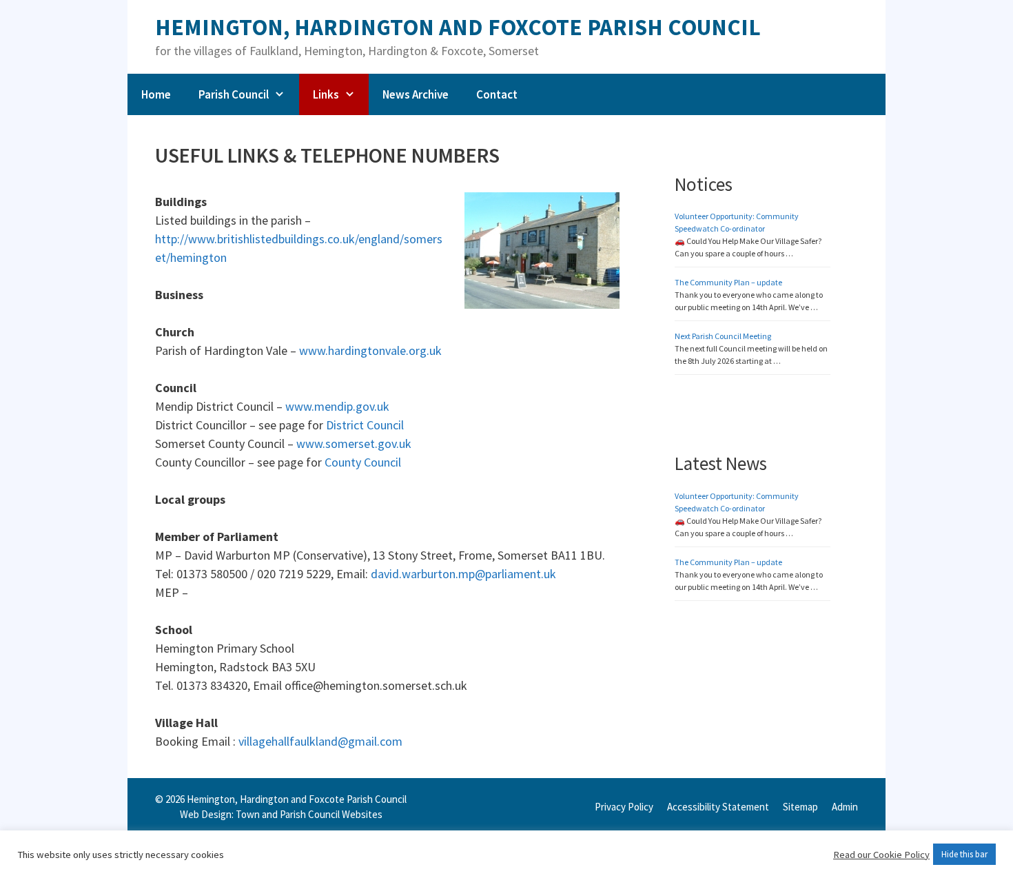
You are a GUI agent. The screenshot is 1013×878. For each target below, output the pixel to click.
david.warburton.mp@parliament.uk (463, 574)
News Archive (415, 94)
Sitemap (800, 806)
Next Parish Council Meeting (723, 336)
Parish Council (233, 94)
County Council (363, 462)
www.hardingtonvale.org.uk (369, 350)
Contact (497, 94)
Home (156, 94)
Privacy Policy (624, 806)
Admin (845, 806)
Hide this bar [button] (964, 854)
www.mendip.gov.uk (336, 406)
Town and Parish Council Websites (309, 814)
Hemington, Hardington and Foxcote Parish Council (458, 27)
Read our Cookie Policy (881, 854)
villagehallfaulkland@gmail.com (320, 741)
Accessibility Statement (718, 806)
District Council (365, 425)
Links (326, 94)
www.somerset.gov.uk (353, 443)
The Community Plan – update (728, 282)
